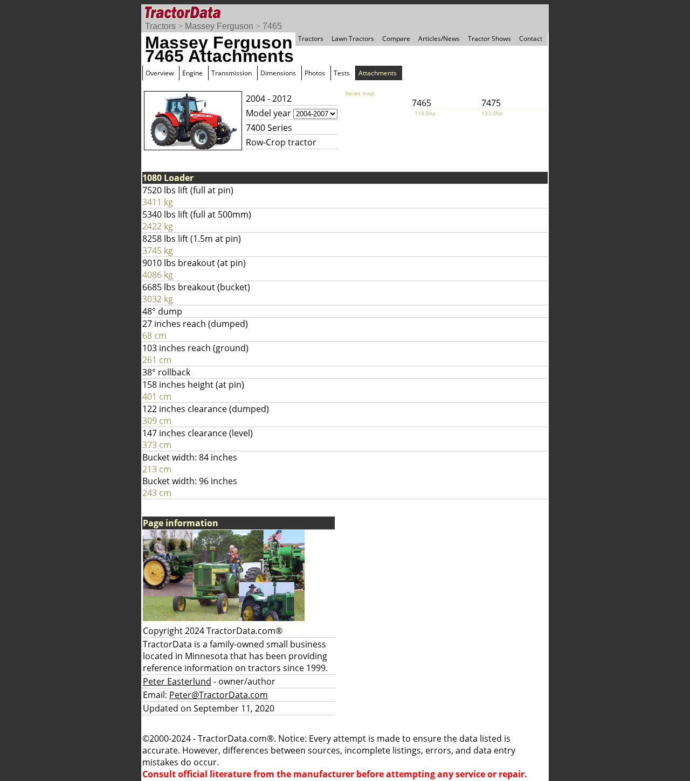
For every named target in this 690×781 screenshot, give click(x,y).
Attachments (377, 73)
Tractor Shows (489, 38)
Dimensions (278, 73)
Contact (530, 38)
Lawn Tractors (353, 38)
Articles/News (439, 38)
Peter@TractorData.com (218, 695)
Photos (315, 73)
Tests (342, 73)
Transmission (231, 73)
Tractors (160, 26)
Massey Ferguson (219, 26)
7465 (272, 26)
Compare (396, 38)
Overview (160, 73)
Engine (192, 73)
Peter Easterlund (177, 681)
